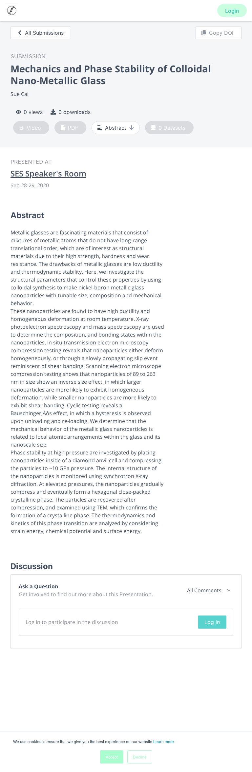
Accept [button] (112, 757)
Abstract (115, 127)
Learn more (163, 741)
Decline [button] (140, 757)
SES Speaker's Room (48, 173)
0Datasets (171, 127)
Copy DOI (221, 32)
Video (34, 127)
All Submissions (44, 32)
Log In (212, 622)
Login (232, 11)
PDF (73, 127)
